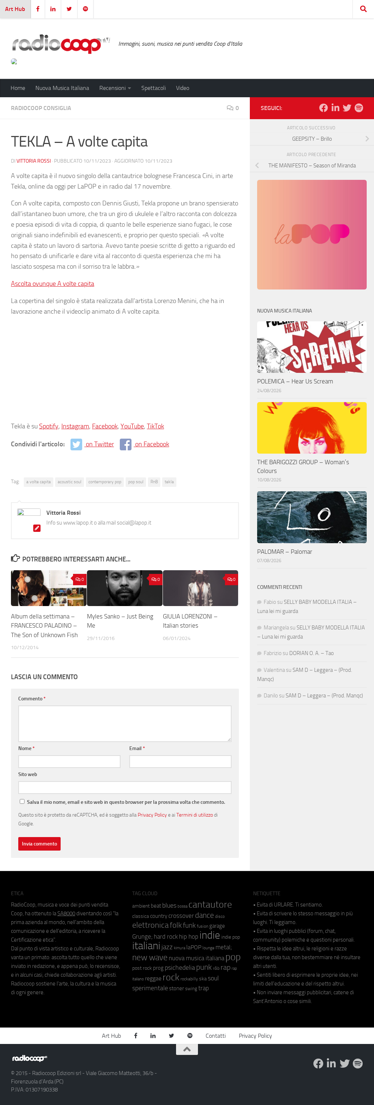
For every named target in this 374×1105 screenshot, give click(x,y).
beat (156, 905)
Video (182, 87)
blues (169, 905)
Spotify (48, 426)
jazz (167, 947)
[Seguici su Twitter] (347, 107)
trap (203, 988)
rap (225, 967)
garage (217, 926)
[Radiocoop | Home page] (61, 44)
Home (18, 87)
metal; (223, 947)
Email (137, 748)
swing (191, 988)
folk (176, 925)
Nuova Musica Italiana (62, 87)
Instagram (75, 426)
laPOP (193, 947)
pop (233, 957)
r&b (216, 968)
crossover (181, 915)
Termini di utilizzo (194, 815)
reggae (153, 978)
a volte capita (38, 481)
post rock (142, 968)
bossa (182, 906)
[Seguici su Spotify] (358, 107)
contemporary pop (104, 481)
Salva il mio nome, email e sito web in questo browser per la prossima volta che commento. (126, 802)
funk (189, 926)
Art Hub (15, 8)
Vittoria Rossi (33, 161)
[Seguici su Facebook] (323, 107)
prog (158, 968)
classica (140, 916)
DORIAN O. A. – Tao (311, 653)
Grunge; (142, 936)
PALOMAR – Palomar (284, 551)
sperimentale (150, 988)
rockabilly (189, 978)
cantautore (210, 904)
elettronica (150, 925)
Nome (26, 748)
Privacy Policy (152, 815)
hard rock (166, 936)
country (158, 916)
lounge (208, 947)
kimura (179, 948)
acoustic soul (69, 481)
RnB (154, 481)
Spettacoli (153, 87)
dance (204, 915)
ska (203, 979)
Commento (32, 699)
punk (204, 967)
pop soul (136, 481)
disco (220, 916)
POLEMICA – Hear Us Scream (295, 381)
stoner (176, 988)
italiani (146, 945)
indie (209, 935)
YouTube (132, 426)
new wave (150, 957)
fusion (202, 926)
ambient (141, 906)
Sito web (27, 774)
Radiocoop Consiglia (41, 108)
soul (213, 978)
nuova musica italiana (196, 958)
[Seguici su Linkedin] (335, 107)
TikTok (155, 426)
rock (171, 977)
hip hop (188, 936)
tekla (169, 481)
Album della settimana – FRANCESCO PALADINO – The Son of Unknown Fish (44, 626)
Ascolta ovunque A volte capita (52, 284)
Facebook (105, 426)
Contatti (216, 1035)
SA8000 (66, 913)
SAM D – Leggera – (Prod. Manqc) (324, 695)
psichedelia (180, 968)
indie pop (230, 937)
